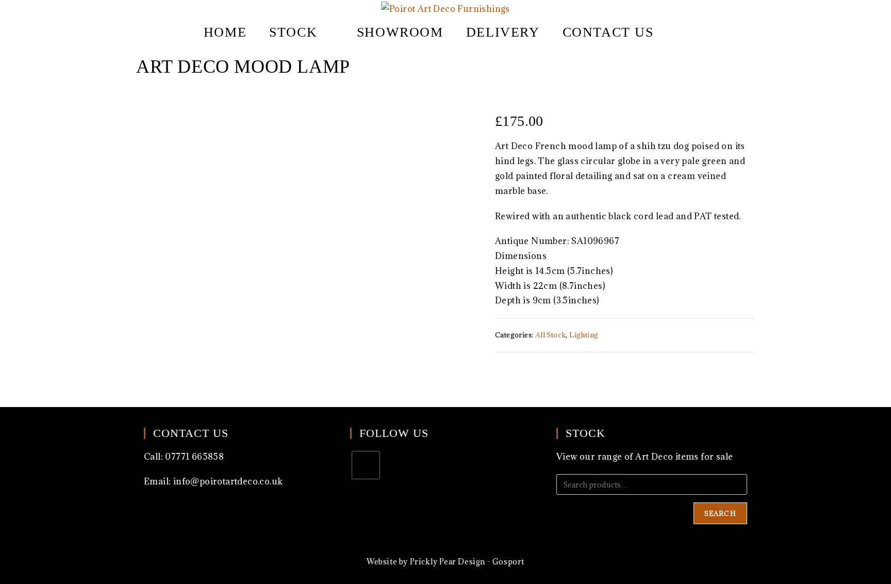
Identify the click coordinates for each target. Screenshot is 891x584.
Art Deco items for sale (684, 456)
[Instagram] (366, 465)
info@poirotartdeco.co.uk (228, 481)
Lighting (583, 334)
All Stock (550, 334)
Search (720, 513)
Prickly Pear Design (447, 561)
